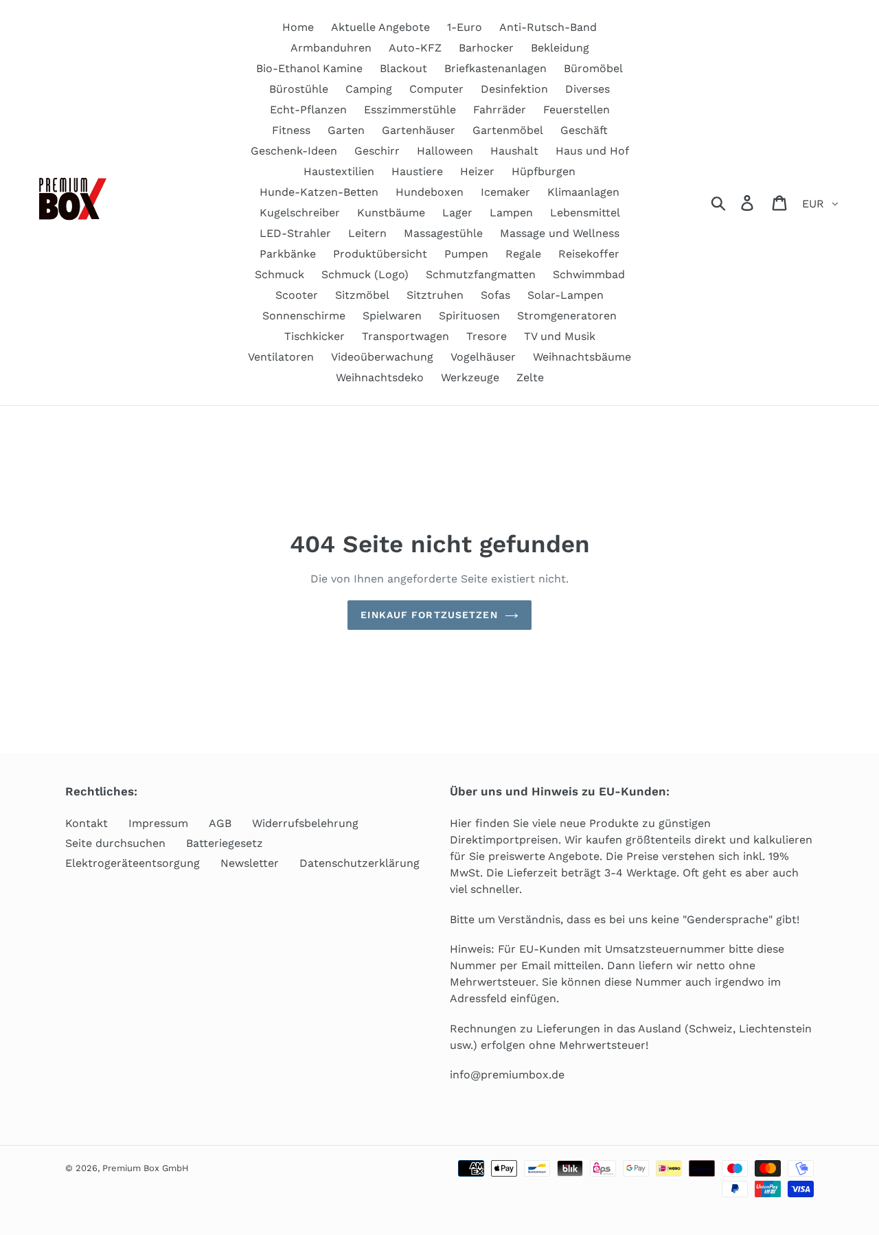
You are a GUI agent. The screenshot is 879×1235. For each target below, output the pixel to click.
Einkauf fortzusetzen (429, 614)
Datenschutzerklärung (359, 863)
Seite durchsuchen (115, 843)
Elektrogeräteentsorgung (132, 863)
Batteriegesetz (224, 843)
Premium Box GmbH (145, 1168)
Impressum (158, 823)
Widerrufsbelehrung (305, 823)
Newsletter (249, 863)
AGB (220, 823)
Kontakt (86, 823)
